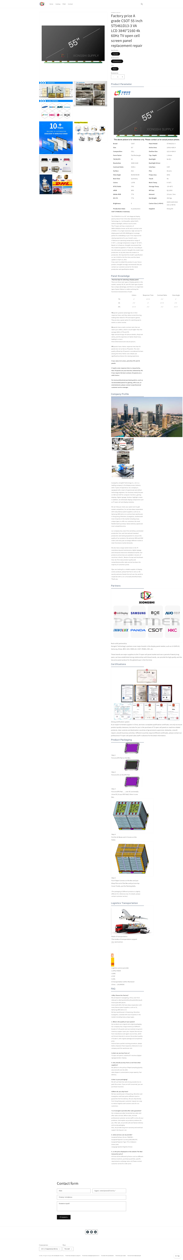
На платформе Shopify (58, 1255)
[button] (142, 4)
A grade (115, 54)
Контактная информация (134, 1255)
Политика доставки (121, 1255)
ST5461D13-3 (117, 61)
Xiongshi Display (47, 1255)
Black (115, 69)
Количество (114, 73)
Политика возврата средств (72, 1255)
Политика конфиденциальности (90, 1255)
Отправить (64, 1217)
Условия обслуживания (107, 1255)
